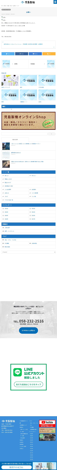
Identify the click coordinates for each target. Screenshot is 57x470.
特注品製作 (22, 437)
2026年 (31, 433)
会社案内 (34, 189)
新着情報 (21, 444)
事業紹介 (21, 427)
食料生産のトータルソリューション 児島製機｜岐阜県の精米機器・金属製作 (23, 44)
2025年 (31, 435)
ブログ (5, 5)
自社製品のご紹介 (9, 186)
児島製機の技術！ (33, 429)
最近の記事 (15, 139)
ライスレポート (32, 431)
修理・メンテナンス (9, 231)
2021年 (33, 212)
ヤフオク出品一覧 (9, 200)
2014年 (31, 459)
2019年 (33, 215)
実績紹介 (21, 440)
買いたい (7, 175)
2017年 (33, 219)
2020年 (6, 215)
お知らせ (7, 193)
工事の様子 (7, 227)
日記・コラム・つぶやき (6, 9)
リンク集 (34, 196)
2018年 (6, 219)
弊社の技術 (7, 246)
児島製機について (23, 425)
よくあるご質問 (23, 446)
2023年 (33, 208)
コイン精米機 (35, 193)
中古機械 (7, 243)
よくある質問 (8, 189)
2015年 (31, 457)
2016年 (31, 455)
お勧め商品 (34, 243)
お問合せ (21, 448)
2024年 (6, 208)
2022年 (6, 212)
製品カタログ (8, 182)
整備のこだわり (8, 179)
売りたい (34, 175)
